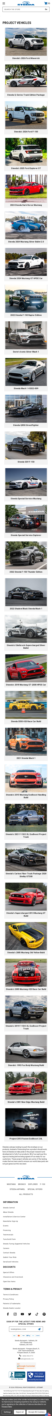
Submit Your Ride (9, 1257)
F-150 (42, 1184)
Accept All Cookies (36, 1412)
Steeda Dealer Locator (12, 1308)
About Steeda (8, 1212)
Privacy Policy (8, 1299)
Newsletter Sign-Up (10, 1221)
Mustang (11, 1184)
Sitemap (40, 1387)
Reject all (20, 1412)
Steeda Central (9, 1208)
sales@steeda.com (27, 1359)
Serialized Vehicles (10, 1262)
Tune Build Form (9, 1239)
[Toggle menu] (7, 3)
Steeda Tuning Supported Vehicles (16, 1244)
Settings (7, 1412)
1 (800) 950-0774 (27, 1356)
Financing (7, 1230)
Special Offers (35, 1189)
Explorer (33, 1184)
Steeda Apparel (17, 1189)
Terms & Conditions (10, 1295)
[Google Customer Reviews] (26, 1365)
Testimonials (8, 1235)
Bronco (22, 1184)
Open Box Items (9, 1281)
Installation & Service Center (14, 1217)
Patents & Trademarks (11, 1303)
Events (5, 1226)
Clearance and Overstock (13, 1277)
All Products (26, 1194)
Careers (6, 1248)
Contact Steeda (9, 1253)
